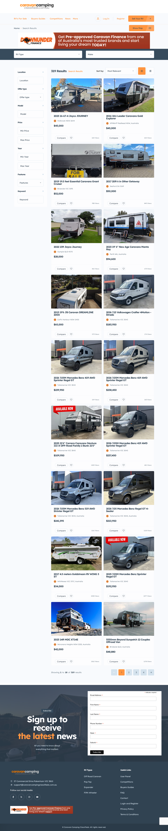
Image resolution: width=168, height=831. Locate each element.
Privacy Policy (127, 809)
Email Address (96, 695)
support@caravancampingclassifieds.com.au (35, 785)
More (75, 18)
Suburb (93, 742)
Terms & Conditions (129, 814)
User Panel (125, 776)
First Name (95, 705)
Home (17, 28)
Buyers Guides (38, 18)
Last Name (95, 714)
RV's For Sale (20, 18)
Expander (88, 787)
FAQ (122, 792)
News (67, 18)
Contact (124, 798)
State (93, 733)
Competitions (56, 18)
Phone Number (96, 723)
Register (121, 18)
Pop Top (88, 782)
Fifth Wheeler (90, 792)
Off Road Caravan (92, 776)
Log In (106, 18)
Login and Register (129, 803)
